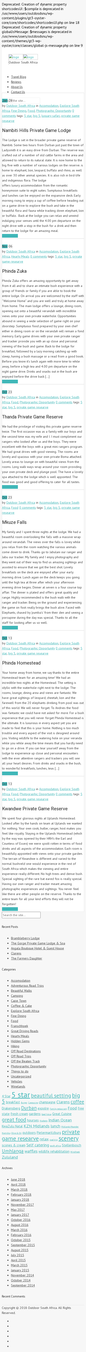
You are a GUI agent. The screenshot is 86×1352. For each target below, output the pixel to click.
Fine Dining (18, 111)
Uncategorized (21, 1076)
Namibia (6, 1133)
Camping (17, 996)
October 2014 (21, 1280)
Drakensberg (11, 1108)
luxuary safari (51, 116)
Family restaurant (58, 1108)
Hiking (15, 1046)
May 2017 (18, 1210)
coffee (77, 1101)
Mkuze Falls (14, 522)
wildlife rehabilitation (54, 1151)
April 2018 (18, 1184)
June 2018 (18, 1179)
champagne (47, 1102)
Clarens (16, 953)
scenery (68, 1138)
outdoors (29, 1132)
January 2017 (20, 1215)
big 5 (36, 116)
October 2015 (21, 1240)
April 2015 (18, 1260)
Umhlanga (13, 1151)
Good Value (46, 1114)
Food (31, 111)
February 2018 (21, 1195)
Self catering (37, 1145)
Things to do (19, 1071)
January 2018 (20, 1200)
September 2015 (23, 1245)
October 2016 (21, 1220)
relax (44, 1139)
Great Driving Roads (24, 1031)
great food (14, 1119)
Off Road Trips (21, 1056)
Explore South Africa (25, 1011)
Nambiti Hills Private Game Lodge (36, 130)
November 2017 (22, 1205)
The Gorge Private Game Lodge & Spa (38, 943)
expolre (43, 1108)
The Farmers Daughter (26, 958)
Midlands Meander (70, 1126)
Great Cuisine (62, 1114)
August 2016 (19, 1225)
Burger (24, 1102)
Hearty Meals (20, 256)
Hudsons (43, 1120)
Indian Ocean (60, 1120)
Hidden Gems (20, 1041)
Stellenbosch (71, 1145)
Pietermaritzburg (49, 1132)
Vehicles (16, 1081)
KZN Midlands (37, 1126)
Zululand (10, 1157)
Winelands (18, 1086)
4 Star (6, 1096)
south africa (55, 1145)
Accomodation (48, 106)
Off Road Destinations (26, 1051)
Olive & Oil (16, 1133)
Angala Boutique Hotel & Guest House (37, 948)
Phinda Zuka (14, 271)
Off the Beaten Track (25, 1061)
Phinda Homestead (21, 663)
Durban (29, 1108)
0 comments (38, 256)
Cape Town (18, 1001)
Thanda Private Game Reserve (32, 417)
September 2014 (23, 1285)
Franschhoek (19, 1026)
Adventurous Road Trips (27, 986)
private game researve (32, 407)
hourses (33, 1120)
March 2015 (19, 1265)
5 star (28, 116)
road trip (54, 1139)
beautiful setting (51, 1095)
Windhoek (75, 1152)
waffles (31, 1151)
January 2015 (20, 1270)
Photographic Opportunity (53, 111)
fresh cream (19, 1114)
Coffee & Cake (21, 1006)
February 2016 (21, 1235)
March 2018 (19, 1189)
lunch (55, 1126)
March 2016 (19, 1230)
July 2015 (17, 1255)
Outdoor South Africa (20, 106)
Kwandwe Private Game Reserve (35, 808)
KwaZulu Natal (12, 1126)
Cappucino (33, 1102)
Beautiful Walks (21, 991)
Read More (10, 236)
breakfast (13, 1102)
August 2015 (19, 1250)
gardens (35, 1114)
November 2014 (22, 1275)
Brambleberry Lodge (25, 938)
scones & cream (13, 1145)
